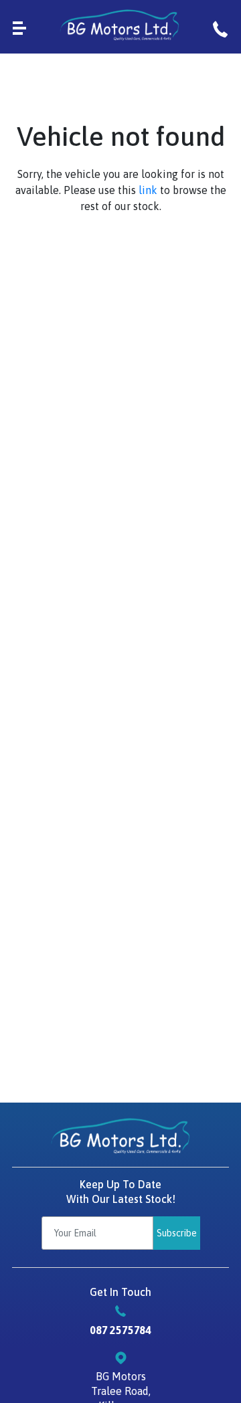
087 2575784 (120, 1330)
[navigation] (19, 27)
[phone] (220, 27)
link (148, 190)
